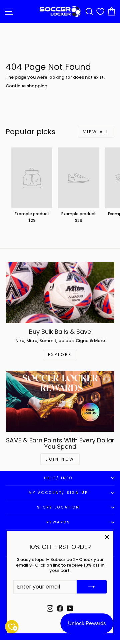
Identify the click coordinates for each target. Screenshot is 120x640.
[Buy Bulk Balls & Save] (60, 292)
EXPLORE (60, 354)
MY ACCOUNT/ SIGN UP (58, 492)
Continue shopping (26, 86)
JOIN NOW (60, 459)
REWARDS (58, 522)
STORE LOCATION (58, 507)
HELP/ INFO (58, 478)
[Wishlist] (100, 11)
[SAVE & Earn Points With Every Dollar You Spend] (60, 401)
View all (96, 132)
